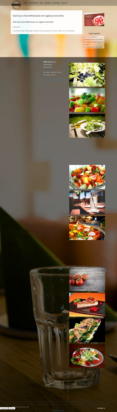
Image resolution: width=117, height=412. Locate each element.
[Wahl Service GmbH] (16, 5)
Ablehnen (11, 408)
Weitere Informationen (58, 410)
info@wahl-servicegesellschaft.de (53, 80)
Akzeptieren (4, 408)
